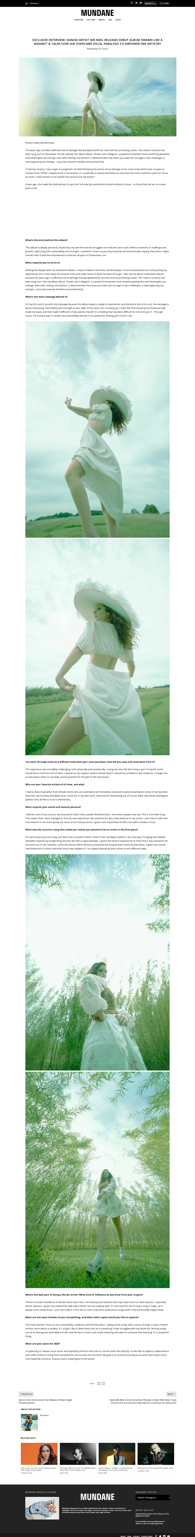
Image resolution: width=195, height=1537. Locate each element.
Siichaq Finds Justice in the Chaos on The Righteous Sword (152, 1515)
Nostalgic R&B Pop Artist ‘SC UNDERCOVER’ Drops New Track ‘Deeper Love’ (78, 1469)
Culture (90, 20)
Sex (110, 20)
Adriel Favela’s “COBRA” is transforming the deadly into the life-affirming (115, 1469)
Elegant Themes (41, 1536)
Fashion (78, 20)
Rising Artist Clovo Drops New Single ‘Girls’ (155, 1468)
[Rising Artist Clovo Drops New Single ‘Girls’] (156, 1454)
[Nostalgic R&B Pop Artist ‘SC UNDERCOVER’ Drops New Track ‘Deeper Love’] (78, 1454)
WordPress (61, 1536)
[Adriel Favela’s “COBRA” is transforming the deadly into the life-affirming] (117, 1454)
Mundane (103, 48)
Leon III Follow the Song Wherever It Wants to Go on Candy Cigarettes (150, 1522)
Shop (118, 20)
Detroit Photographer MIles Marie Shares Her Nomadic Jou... (61, 3)
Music (102, 20)
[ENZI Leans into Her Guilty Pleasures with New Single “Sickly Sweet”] (39, 1454)
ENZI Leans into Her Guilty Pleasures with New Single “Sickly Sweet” (38, 1469)
